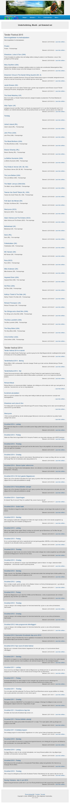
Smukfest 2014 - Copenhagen (14, 497)
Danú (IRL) (8, 235)
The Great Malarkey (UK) (12, 95)
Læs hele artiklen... (60, 42)
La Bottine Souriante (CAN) (13, 158)
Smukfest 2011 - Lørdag (12, 667)
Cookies (37, 794)
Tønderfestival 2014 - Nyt (12, 371)
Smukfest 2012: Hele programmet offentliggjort (20, 624)
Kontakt (43, 794)
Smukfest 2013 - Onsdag (12, 560)
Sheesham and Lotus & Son (13, 403)
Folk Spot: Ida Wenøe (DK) (13, 201)
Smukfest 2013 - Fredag (12, 538)
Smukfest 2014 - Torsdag (12, 444)
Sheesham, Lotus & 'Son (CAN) (15, 54)
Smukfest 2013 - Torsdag (12, 549)
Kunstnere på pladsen (11, 393)
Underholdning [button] (47, 17)
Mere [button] (56, 17)
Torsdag (7, 116)
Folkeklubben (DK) (10, 243)
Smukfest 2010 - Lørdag (12, 749)
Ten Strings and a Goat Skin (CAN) (16, 311)
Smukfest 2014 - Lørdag (12, 424)
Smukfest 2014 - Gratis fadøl (14, 506)
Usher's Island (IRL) (11, 124)
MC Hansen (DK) (10, 252)
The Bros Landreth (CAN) (13, 320)
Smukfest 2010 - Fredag (12, 760)
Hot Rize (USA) (9, 286)
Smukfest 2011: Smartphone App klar (17, 710)
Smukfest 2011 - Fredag (12, 678)
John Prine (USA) (10, 133)
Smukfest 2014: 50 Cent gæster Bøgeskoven (19, 476)
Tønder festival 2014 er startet (14, 350)
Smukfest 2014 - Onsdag (12, 454)
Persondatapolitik (29, 794)
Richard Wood (9, 383)
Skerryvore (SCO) (10, 209)
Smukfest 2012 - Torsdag (12, 603)
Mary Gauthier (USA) (11, 64)
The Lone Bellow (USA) (12, 175)
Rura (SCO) (8, 260)
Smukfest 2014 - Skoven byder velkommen (19, 465)
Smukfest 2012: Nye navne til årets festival (18, 646)
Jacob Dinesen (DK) (11, 85)
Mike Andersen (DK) (11, 269)
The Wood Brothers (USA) (13, 141)
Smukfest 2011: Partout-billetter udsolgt (17, 719)
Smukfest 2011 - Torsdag (12, 689)
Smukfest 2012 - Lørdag (12, 581)
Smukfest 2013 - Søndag (12, 517)
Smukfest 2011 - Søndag (12, 656)
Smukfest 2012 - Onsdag (12, 613)
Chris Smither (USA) (11, 337)
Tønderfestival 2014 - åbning (14, 360)
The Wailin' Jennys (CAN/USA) (14, 184)
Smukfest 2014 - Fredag (12, 435)
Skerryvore (8, 413)
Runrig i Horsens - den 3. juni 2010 (16, 780)
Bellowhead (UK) (10, 226)
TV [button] (39, 17)
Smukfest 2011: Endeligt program (15, 730)
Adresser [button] (32, 17)
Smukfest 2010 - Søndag (12, 739)
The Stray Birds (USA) (11, 328)
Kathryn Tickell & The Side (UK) (15, 294)
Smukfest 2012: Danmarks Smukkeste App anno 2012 (22, 635)
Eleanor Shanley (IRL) (11, 150)
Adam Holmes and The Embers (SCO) (17, 218)
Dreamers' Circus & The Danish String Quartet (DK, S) (22, 75)
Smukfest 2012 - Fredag (12, 592)
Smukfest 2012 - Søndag (12, 571)
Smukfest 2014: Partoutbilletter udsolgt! (17, 487)
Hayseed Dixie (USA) (11, 277)
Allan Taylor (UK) (10, 105)
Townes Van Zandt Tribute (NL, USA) (16, 192)
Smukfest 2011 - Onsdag (12, 699)
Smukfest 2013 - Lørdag (12, 528)
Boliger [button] (24, 17)
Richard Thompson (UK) (12, 303)
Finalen (6, 46)
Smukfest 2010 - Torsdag (12, 771)
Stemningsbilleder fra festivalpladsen (16, 37)
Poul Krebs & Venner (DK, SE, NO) (16, 167)
